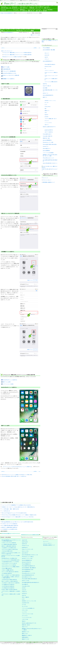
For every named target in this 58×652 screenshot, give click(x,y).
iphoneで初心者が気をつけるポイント (50, 163)
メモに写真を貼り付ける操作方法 (8, 587)
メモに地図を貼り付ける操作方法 (8, 584)
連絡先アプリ (47, 110)
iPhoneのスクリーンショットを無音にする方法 (11, 56)
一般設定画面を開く (7, 69)
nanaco (23, 589)
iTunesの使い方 (25, 586)
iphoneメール (45, 93)
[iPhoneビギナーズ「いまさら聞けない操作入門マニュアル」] (28, 6)
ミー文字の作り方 (6, 511)
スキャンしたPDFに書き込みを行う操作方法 (10, 571)
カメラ (46, 104)
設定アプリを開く (6, 67)
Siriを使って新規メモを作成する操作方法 (9, 589)
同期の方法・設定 (46, 138)
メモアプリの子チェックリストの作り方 (9, 563)
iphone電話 (45, 87)
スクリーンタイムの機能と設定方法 (51, 81)
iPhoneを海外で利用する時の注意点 (50, 144)
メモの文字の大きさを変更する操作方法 (9, 579)
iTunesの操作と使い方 (47, 134)
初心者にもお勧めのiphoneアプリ (49, 126)
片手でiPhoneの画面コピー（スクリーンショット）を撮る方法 (13, 533)
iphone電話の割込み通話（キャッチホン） (50, 90)
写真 (45, 108)
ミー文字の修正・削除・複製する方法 (10, 509)
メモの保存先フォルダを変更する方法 (9, 529)
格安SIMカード (25, 631)
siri (45, 68)
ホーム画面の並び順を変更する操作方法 (10, 525)
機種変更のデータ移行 (26, 635)
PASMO (23, 591)
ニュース (23, 612)
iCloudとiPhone (47, 106)
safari (46, 112)
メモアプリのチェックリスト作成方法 (9, 565)
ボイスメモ (47, 120)
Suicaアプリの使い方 (47, 85)
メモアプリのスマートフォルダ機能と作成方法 (10, 566)
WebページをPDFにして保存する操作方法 (10, 581)
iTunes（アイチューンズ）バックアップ (51, 76)
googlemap (24, 547)
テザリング (47, 59)
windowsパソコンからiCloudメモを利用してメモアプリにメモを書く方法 (11, 553)
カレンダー (47, 102)
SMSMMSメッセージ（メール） (50, 100)
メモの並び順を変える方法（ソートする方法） (10, 561)
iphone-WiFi (47, 55)
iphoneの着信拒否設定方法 (48, 95)
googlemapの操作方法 (49, 129)
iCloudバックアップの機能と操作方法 (51, 79)
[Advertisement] (28, 21)
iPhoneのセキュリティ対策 (48, 142)
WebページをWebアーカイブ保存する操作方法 (10, 575)
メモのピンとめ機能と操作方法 (7, 570)
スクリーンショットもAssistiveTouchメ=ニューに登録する (17, 466)
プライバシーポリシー (47, 180)
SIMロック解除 (25, 597)
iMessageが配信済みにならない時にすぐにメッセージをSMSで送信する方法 (17, 521)
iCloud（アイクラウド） (26, 549)
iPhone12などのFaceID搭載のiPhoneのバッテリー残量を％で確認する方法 (19, 514)
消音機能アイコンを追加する (8, 78)
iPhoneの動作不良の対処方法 (50, 64)
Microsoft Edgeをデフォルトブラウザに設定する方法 (14, 513)
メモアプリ (24, 619)
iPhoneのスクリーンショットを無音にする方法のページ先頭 (15, 474)
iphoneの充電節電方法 (47, 140)
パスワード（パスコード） (49, 70)
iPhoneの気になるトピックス (48, 157)
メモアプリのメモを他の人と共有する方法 (10, 549)
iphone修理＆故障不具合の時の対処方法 (50, 160)
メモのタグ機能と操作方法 (7, 568)
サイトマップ (45, 177)
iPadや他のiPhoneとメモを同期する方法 (9, 558)
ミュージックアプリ (48, 122)
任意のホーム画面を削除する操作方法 (9, 527)
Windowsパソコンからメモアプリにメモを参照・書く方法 (11, 556)
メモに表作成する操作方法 (7, 573)
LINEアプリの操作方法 (49, 132)
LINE (23, 587)
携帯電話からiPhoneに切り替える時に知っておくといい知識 (50, 155)
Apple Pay (45, 83)
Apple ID (46, 57)
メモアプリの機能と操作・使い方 (50, 118)
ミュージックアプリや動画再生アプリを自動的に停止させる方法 (16, 505)
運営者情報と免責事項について (49, 182)
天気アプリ (47, 124)
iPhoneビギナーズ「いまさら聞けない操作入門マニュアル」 (29, 642)
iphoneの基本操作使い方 (8, 32)
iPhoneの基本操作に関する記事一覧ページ (11, 476)
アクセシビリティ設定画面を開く (9, 71)
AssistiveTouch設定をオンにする (9, 73)
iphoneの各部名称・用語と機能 (49, 49)
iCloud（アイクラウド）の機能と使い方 (51, 73)
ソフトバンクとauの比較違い (48, 152)
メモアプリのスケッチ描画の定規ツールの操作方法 (11, 592)
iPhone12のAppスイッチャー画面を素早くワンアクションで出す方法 (17, 516)
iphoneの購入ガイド (47, 148)
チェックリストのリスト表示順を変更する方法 (10, 560)
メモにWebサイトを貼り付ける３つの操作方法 (10, 582)
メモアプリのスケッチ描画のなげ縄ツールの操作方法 (11, 594)
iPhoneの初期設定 (46, 47)
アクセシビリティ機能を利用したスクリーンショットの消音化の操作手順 (17, 54)
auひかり (43, 40)
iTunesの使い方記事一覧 (47, 136)
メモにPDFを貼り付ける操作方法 (8, 586)
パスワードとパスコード (26, 613)
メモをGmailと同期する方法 (7, 551)
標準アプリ (45, 97)
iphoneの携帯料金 (46, 150)
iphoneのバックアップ (26, 558)
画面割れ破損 (24, 637)
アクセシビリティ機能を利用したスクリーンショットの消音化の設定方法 (17, 52)
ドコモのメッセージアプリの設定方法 (9, 523)
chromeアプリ (45, 146)
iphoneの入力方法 (48, 66)
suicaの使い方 (24, 602)
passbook (46, 116)
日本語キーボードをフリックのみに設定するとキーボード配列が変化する (18, 507)
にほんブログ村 (45, 169)
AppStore (46, 114)
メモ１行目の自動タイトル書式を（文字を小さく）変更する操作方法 (10, 577)
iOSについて (47, 53)
